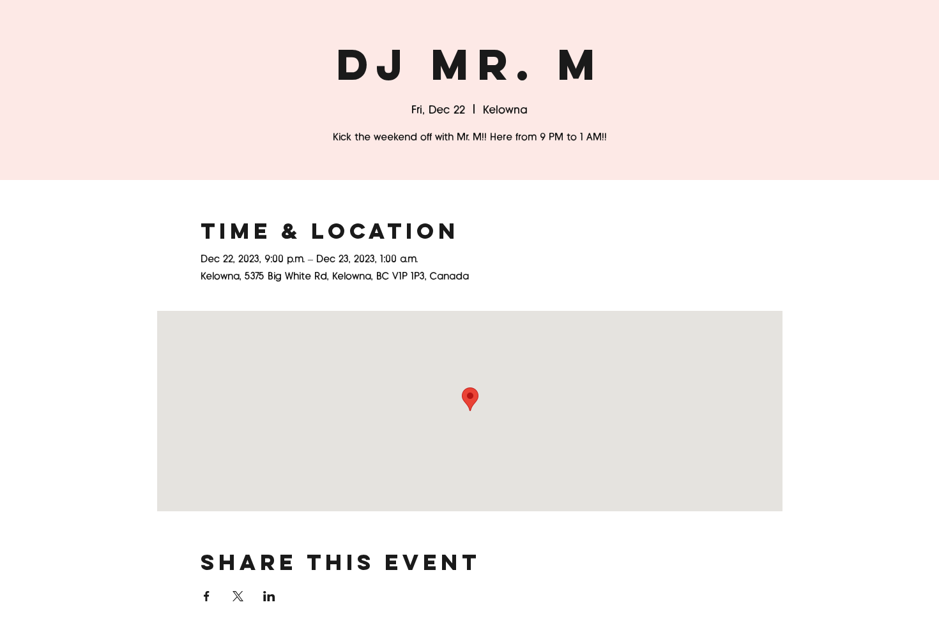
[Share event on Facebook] (207, 596)
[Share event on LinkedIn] (269, 596)
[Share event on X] (238, 596)
